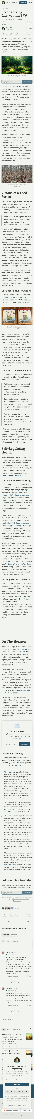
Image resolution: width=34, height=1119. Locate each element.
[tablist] (10, 935)
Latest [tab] (9, 1029)
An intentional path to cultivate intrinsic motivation (12, 1040)
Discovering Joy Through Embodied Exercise (11, 1036)
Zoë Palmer (9, 952)
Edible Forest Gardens (12, 297)
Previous (7, 921)
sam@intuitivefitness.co (12, 865)
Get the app (26, 1110)
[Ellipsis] (31, 952)
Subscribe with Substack (18, 1092)
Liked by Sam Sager (12, 954)
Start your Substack (12, 1110)
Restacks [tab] (14, 935)
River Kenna (10, 561)
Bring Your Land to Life (16, 652)
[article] (17, 1040)
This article (8, 772)
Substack (7, 1115)
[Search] (30, 1029)
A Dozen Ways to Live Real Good (18, 564)
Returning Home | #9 (10, 1051)
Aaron (8, 988)
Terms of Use (26, 897)
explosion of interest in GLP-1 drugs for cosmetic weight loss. (15, 495)
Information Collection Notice (20, 899)
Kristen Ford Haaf (23, 649)
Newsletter (6, 8)
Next (27, 921)
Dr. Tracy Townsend (24, 599)
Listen (30, 29)
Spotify (4, 765)
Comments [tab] (6, 935)
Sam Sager (9, 27)
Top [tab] (4, 1029)
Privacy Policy (23, 1100)
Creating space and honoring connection (11, 1054)
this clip (4, 690)
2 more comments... (8, 1019)
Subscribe (23, 3)
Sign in (30, 3)
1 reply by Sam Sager (14, 982)
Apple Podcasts (15, 765)
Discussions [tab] (16, 1029)
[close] (28, 1058)
